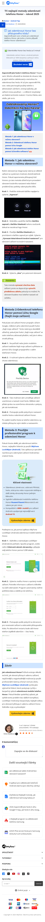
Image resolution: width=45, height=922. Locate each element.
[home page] (12, 3)
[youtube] (13, 873)
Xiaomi (21, 502)
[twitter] (8, 873)
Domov (6, 21)
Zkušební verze (20, 64)
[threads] (23, 873)
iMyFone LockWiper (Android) (15, 685)
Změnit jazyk (23, 890)
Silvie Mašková (9, 24)
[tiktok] (28, 873)
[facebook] (3, 873)
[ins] (18, 873)
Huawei (14, 502)
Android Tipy (15, 21)
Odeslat (38, 884)
